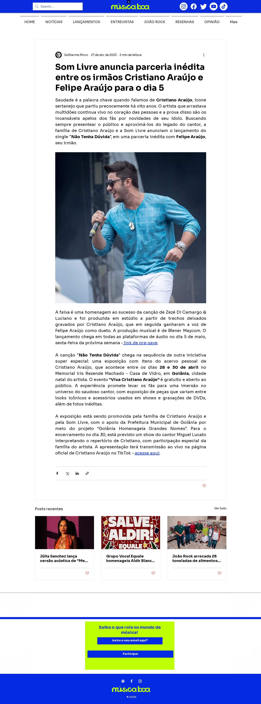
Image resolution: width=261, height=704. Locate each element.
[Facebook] (194, 6)
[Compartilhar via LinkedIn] (77, 473)
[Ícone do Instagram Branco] (140, 681)
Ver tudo (220, 508)
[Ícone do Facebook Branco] (131, 681)
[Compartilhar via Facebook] (57, 473)
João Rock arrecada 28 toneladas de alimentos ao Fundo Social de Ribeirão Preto (195, 558)
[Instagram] (184, 6)
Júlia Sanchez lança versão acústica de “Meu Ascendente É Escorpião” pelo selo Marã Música (64, 558)
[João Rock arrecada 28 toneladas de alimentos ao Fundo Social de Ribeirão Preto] (196, 532)
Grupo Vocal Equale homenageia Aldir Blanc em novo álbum (129, 558)
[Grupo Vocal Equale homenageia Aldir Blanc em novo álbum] (130, 532)
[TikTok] (224, 6)
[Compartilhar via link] (87, 473)
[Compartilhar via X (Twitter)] (67, 473)
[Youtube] (214, 6)
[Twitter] (204, 6)
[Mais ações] (203, 54)
